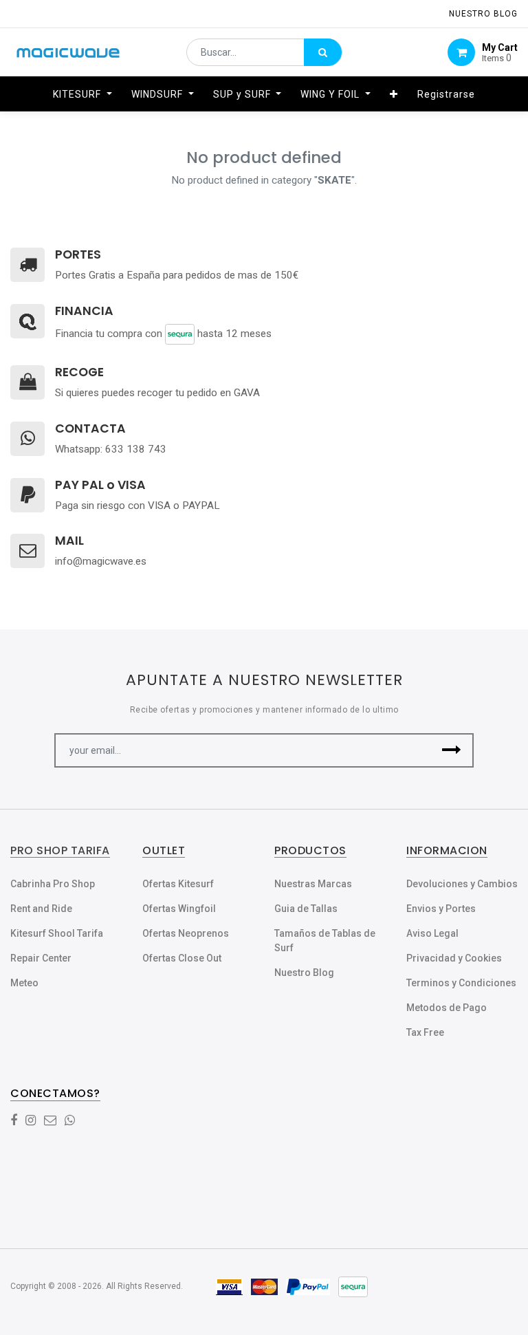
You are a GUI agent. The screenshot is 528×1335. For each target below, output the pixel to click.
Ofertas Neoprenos (185, 933)
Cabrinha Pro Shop (52, 883)
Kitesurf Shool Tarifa (56, 933)
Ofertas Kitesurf (178, 883)
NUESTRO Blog (483, 14)
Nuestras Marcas (313, 883)
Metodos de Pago (446, 1007)
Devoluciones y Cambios (462, 883)
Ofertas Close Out (181, 958)
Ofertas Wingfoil (179, 908)
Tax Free (425, 1032)
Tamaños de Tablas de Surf (324, 940)
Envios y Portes (441, 908)
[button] (393, 94)
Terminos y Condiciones (461, 982)
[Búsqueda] (323, 52)
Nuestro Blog (304, 972)
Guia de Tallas (306, 908)
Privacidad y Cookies (454, 958)
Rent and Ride (41, 908)
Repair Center (41, 958)
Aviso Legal (432, 933)
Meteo (24, 982)
